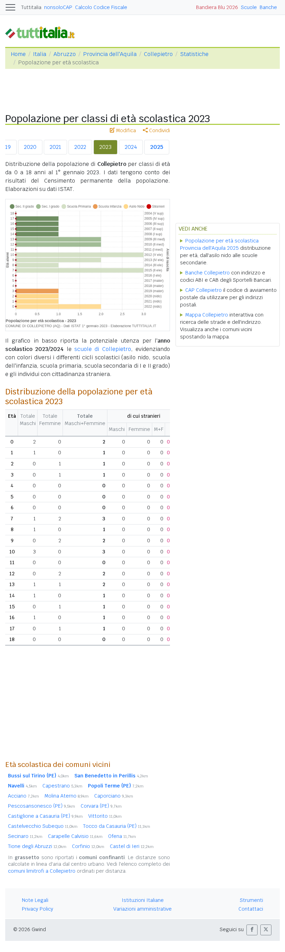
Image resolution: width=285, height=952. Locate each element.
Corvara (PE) (101, 806)
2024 (131, 147)
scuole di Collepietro (102, 349)
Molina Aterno (66, 796)
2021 (55, 147)
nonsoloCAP (58, 7)
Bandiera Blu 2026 (217, 7)
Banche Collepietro (207, 273)
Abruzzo (65, 54)
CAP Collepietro (203, 290)
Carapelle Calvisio (75, 836)
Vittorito (105, 816)
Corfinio (88, 846)
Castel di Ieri (132, 846)
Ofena (122, 836)
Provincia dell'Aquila (110, 54)
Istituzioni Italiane (143, 900)
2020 (30, 147)
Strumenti (251, 900)
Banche (268, 7)
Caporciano (113, 796)
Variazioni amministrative (142, 909)
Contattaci (250, 909)
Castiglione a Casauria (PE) (45, 816)
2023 (105, 147)
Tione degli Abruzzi (37, 846)
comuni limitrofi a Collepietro (41, 871)
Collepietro (158, 54)
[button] (252, 930)
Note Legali (35, 900)
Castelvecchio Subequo (43, 826)
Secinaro (25, 836)
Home (18, 54)
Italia (39, 54)
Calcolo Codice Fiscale (101, 7)
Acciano (23, 796)
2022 (80, 147)
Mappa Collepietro (206, 315)
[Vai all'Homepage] (42, 32)
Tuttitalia (31, 7)
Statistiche (194, 54)
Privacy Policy (37, 909)
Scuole (249, 7)
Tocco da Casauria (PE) (116, 826)
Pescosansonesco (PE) (41, 806)
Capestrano (62, 786)
